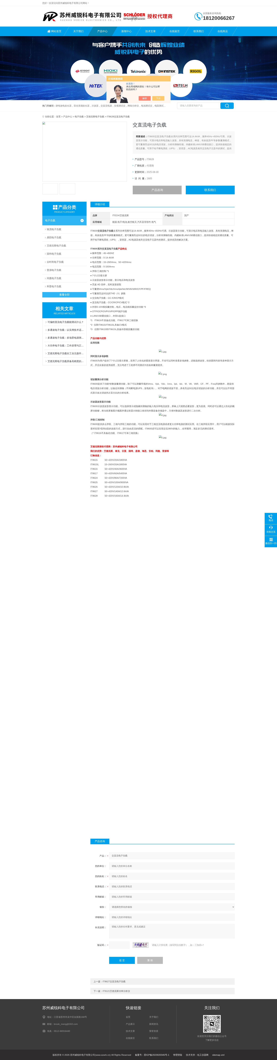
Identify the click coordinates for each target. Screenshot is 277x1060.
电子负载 (79, 116)
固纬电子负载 (54, 253)
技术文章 (150, 31)
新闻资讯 (153, 1024)
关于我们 (78, 31)
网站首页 (56, 31)
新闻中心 (126, 31)
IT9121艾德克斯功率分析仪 (116, 991)
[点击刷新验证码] (141, 945)
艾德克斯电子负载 (95, 116)
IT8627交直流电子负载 (114, 981)
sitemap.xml (218, 1055)
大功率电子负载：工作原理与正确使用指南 (66, 345)
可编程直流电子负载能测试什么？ (66, 322)
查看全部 (64, 294)
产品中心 (102, 31)
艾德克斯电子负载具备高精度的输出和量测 (66, 361)
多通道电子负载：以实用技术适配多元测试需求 (66, 329)
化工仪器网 (202, 1055)
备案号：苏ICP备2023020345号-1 (152, 1055)
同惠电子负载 (54, 278)
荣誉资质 (153, 1031)
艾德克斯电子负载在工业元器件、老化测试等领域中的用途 (66, 353)
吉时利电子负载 (55, 262)
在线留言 (174, 31)
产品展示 (130, 1024)
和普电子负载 (54, 286)
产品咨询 (157, 190)
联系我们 (198, 31)
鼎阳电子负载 (54, 237)
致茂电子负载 (54, 229)
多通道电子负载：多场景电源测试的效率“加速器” (66, 337)
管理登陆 (177, 1055)
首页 (58, 116)
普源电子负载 (54, 270)
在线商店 (223, 31)
